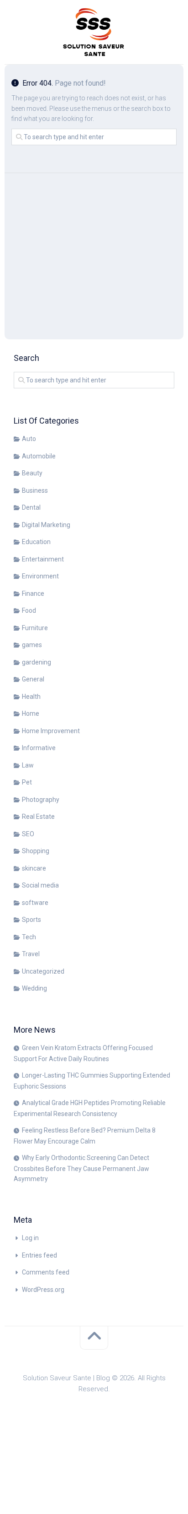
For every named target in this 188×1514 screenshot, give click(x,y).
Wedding (34, 988)
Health (31, 696)
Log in (30, 1238)
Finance (33, 593)
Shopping (35, 851)
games (32, 644)
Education (36, 541)
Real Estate (38, 816)
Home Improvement (51, 731)
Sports (31, 919)
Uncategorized (43, 971)
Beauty (32, 473)
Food (29, 610)
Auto (29, 438)
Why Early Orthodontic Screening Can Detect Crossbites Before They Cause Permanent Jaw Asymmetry (81, 1168)
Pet (27, 782)
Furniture (35, 628)
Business (35, 490)
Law (28, 765)
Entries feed (39, 1255)
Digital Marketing (46, 524)
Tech (29, 937)
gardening (36, 662)
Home (30, 713)
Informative (39, 748)
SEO (28, 834)
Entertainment (43, 559)
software (35, 902)
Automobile (39, 456)
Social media (40, 885)
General (33, 679)
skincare (34, 868)
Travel (31, 954)
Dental (31, 507)
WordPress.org (43, 1289)
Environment (40, 576)
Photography (40, 799)
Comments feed (45, 1272)
